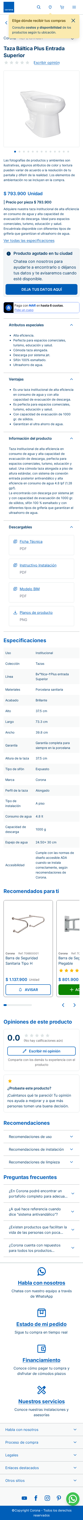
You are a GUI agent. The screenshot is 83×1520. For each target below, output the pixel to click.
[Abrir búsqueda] (38, 7)
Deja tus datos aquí (41, 289)
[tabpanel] (41, 109)
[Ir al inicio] (9, 7)
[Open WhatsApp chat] (72, 1499)
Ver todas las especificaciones (29, 240)
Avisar (31, 989)
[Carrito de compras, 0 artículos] (62, 7)
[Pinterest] (59, 1498)
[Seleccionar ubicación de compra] (50, 7)
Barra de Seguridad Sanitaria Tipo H (22, 961)
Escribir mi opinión (44, 1051)
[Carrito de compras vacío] (62, 7)
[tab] (15, 152)
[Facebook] (36, 1498)
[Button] (63, 1005)
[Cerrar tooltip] (73, 20)
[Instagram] (47, 1498)
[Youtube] (24, 1498)
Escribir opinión (47, 62)
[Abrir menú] (74, 7)
